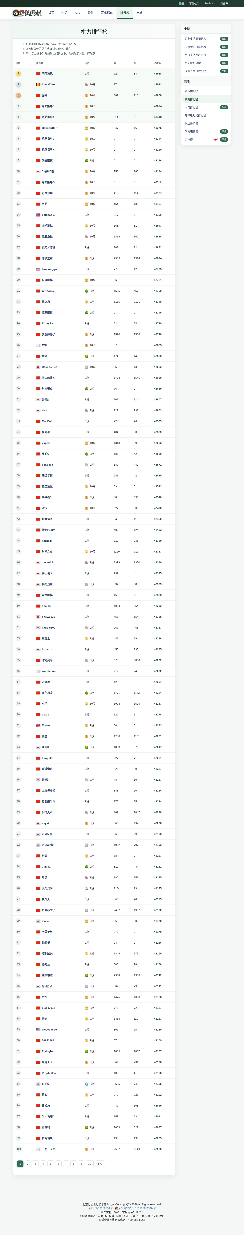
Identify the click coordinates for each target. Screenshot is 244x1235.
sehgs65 (47, 464)
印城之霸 (47, 258)
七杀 (44, 703)
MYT (45, 996)
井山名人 (47, 573)
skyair (46, 823)
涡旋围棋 (47, 160)
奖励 (224, 39)
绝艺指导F (48, 106)
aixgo (45, 714)
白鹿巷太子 (48, 910)
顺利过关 (47, 953)
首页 (51, 12)
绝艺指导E (48, 138)
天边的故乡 (48, 377)
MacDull (47, 421)
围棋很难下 (48, 975)
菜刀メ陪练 (48, 247)
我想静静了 (48, 334)
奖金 (224, 107)
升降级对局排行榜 (195, 115)
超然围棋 (47, 312)
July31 (46, 866)
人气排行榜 (191, 107)
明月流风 (47, 73)
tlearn (45, 410)
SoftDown (210, 3)
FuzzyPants (49, 323)
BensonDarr (49, 127)
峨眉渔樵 (47, 236)
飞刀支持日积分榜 (195, 71)
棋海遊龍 (47, 584)
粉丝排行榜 (191, 123)
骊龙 (44, 95)
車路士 (46, 638)
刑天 (44, 855)
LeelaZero (48, 84)
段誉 (44, 736)
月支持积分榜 (193, 62)
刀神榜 (189, 139)
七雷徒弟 (47, 931)
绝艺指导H (48, 149)
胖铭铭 (46, 1127)
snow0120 (48, 616)
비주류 (45, 1083)
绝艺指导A (48, 117)
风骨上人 (47, 1062)
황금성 (45, 399)
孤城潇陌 (47, 768)
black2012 (48, 1007)
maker (46, 920)
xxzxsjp (47, 540)
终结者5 (46, 497)
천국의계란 (48, 844)
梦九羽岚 (47, 1138)
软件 (91, 12)
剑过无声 (47, 812)
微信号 (224, 3)
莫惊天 (46, 899)
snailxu (46, 605)
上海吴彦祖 (48, 790)
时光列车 (47, 660)
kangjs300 (48, 627)
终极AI (46, 1105)
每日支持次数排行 (195, 54)
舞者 (44, 356)
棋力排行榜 (191, 99)
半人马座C (48, 1116)
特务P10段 (48, 529)
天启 (44, 1018)
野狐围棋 (26, 13)
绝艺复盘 (47, 486)
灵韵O (45, 453)
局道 (44, 877)
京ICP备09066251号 (100, 1208)
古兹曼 (46, 681)
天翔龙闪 (47, 888)
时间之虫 (47, 551)
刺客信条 (47, 518)
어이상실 (47, 834)
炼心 (44, 1094)
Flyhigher (48, 1051)
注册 (181, 3)
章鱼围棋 (47, 595)
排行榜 (124, 12)
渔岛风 (46, 301)
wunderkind (49, 671)
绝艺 (44, 203)
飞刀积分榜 (191, 131)
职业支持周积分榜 (195, 38)
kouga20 (47, 757)
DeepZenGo (49, 366)
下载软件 (194, 3)
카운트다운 (48, 171)
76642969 (48, 1040)
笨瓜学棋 (47, 475)
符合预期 (47, 193)
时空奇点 (47, 388)
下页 (100, 1163)
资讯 (64, 12)
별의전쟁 (47, 986)
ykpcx (46, 442)
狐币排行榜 (191, 91)
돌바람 (45, 779)
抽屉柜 (46, 942)
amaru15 (47, 562)
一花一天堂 (48, 1149)
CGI (44, 345)
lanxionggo (49, 269)
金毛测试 (47, 225)
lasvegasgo (49, 1029)
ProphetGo (49, 1073)
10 (89, 1163)
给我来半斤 (48, 801)
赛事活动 (107, 12)
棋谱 (78, 12)
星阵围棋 (47, 279)
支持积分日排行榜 (195, 46)
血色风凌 (47, 692)
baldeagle (48, 214)
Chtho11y (48, 290)
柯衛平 (46, 432)
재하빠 (45, 747)
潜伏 (44, 508)
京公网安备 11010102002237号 (137, 1208)
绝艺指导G (48, 182)
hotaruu (47, 649)
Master (46, 725)
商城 (139, 12)
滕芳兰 (46, 964)
